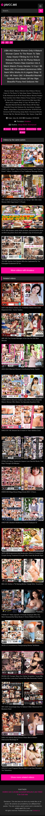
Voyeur (23, 132)
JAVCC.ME (10, 5)
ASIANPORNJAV (26, 792)
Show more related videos (22, 777)
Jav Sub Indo (23, 794)
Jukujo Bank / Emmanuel (27, 125)
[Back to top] (38, 810)
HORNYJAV (7, 792)
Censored (8, 129)
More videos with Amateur (22, 270)
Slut (40, 129)
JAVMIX (16, 792)
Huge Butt (22, 129)
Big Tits (15, 129)
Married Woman (32, 129)
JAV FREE (38, 792)
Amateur (27, 121)
